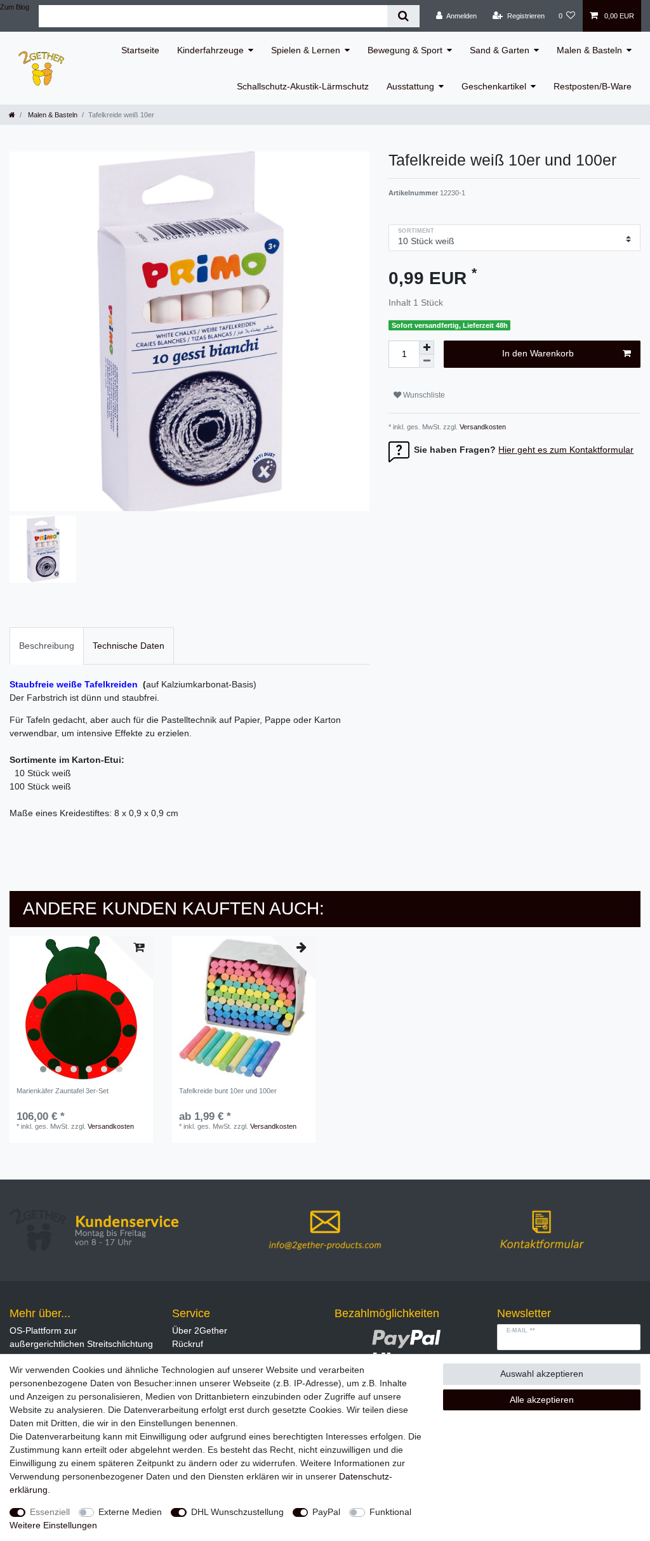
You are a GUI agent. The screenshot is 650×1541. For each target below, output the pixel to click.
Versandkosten (482, 427)
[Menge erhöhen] (426, 347)
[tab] (47, 646)
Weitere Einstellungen (53, 1525)
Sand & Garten (499, 50)
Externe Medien (130, 1512)
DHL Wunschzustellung (237, 1512)
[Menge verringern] (426, 361)
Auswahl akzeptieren (541, 1374)
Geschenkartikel (493, 86)
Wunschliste (423, 395)
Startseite (140, 50)
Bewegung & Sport (405, 50)
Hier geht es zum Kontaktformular (565, 450)
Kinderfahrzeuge (210, 50)
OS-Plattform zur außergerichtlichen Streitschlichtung (81, 1337)
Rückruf (187, 1344)
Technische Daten (128, 645)
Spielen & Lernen (305, 50)
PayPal (326, 1512)
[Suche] (403, 16)
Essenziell (50, 1512)
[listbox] (81, 1007)
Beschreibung (46, 645)
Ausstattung (410, 86)
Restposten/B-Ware (593, 86)
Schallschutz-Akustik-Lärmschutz (303, 86)
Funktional (390, 1512)
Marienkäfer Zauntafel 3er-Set (63, 1091)
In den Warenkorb (538, 353)
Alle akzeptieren (542, 1400)
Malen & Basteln (589, 50)
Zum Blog (14, 7)
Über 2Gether (199, 1330)
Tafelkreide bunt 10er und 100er (228, 1091)
